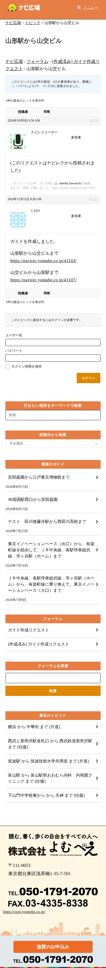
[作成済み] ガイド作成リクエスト (38, 644)
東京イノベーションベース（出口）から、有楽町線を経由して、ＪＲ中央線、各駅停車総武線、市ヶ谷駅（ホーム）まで (51, 550)
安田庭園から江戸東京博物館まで (39, 477)
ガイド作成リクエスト (28, 630)
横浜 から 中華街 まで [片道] (34, 727)
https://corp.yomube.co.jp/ (24, 912)
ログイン (88, 378)
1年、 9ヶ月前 (44, 86)
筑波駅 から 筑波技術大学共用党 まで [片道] (48, 761)
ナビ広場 (14, 61)
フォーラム (37, 61)
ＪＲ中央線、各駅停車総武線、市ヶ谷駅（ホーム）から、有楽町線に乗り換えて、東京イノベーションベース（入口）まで (51, 584)
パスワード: (14, 351)
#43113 (93, 199)
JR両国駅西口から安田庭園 (33, 499)
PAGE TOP (98, 935)
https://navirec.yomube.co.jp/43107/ (43, 279)
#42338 (93, 120)
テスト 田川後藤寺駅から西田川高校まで (47, 521)
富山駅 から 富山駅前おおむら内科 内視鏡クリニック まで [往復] (50, 778)
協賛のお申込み (53, 946)
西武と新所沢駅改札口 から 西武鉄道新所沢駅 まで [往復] (50, 744)
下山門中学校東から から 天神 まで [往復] (46, 795)
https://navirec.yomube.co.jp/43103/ (43, 260)
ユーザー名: (14, 335)
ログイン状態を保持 (27, 366)
